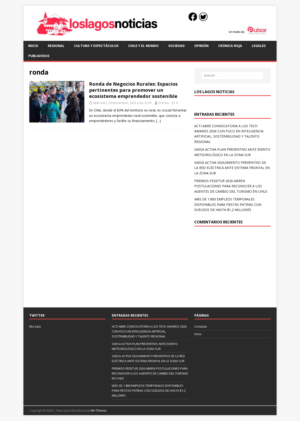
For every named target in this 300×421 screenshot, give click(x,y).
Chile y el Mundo (143, 45)
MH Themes (98, 411)
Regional (56, 45)
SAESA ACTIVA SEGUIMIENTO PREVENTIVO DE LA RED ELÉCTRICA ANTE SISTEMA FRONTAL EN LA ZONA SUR (232, 167)
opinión (201, 45)
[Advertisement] (232, 266)
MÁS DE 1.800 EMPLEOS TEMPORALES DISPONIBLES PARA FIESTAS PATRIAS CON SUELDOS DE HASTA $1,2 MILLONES (227, 204)
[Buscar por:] (232, 76)
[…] (158, 121)
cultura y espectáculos (96, 45)
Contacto (200, 326)
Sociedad (176, 45)
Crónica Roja (230, 45)
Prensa (163, 103)
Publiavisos (38, 56)
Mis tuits (35, 326)
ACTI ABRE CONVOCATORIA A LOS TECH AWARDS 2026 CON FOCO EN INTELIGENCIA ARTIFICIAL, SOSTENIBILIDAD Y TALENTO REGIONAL (149, 331)
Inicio (33, 45)
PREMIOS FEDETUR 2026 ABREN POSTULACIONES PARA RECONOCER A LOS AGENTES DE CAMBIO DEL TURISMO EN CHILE (230, 186)
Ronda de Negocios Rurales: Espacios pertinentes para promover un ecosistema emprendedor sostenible (133, 90)
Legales (259, 45)
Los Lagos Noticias (214, 91)
